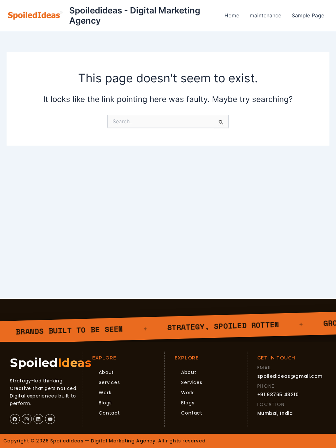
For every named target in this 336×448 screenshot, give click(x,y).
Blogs (105, 402)
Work (105, 392)
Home (231, 15)
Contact (109, 413)
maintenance (265, 15)
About (106, 372)
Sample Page (308, 15)
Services (109, 382)
